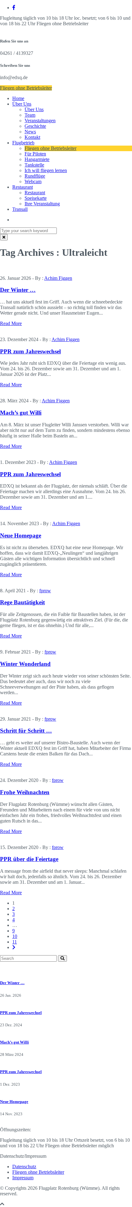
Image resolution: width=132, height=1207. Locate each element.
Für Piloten (35, 153)
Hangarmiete (37, 159)
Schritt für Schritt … (26, 730)
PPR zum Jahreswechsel (30, 351)
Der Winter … (18, 290)
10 (14, 936)
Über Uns (21, 104)
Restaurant (22, 187)
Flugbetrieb (23, 142)
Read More (11, 323)
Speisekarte (36, 198)
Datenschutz (24, 1166)
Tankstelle (34, 164)
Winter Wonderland (25, 664)
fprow (45, 590)
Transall (20, 209)
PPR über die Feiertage (29, 859)
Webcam (33, 181)
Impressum (22, 1177)
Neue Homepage (20, 535)
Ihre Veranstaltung (42, 203)
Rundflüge (35, 176)
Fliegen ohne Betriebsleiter (50, 148)
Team (30, 115)
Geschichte (35, 126)
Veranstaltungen (40, 120)
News (30, 131)
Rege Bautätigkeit (22, 602)
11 (14, 941)
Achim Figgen (58, 278)
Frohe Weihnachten (24, 792)
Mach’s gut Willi (20, 412)
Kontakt (32, 137)
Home (18, 98)
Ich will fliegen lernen (46, 170)
